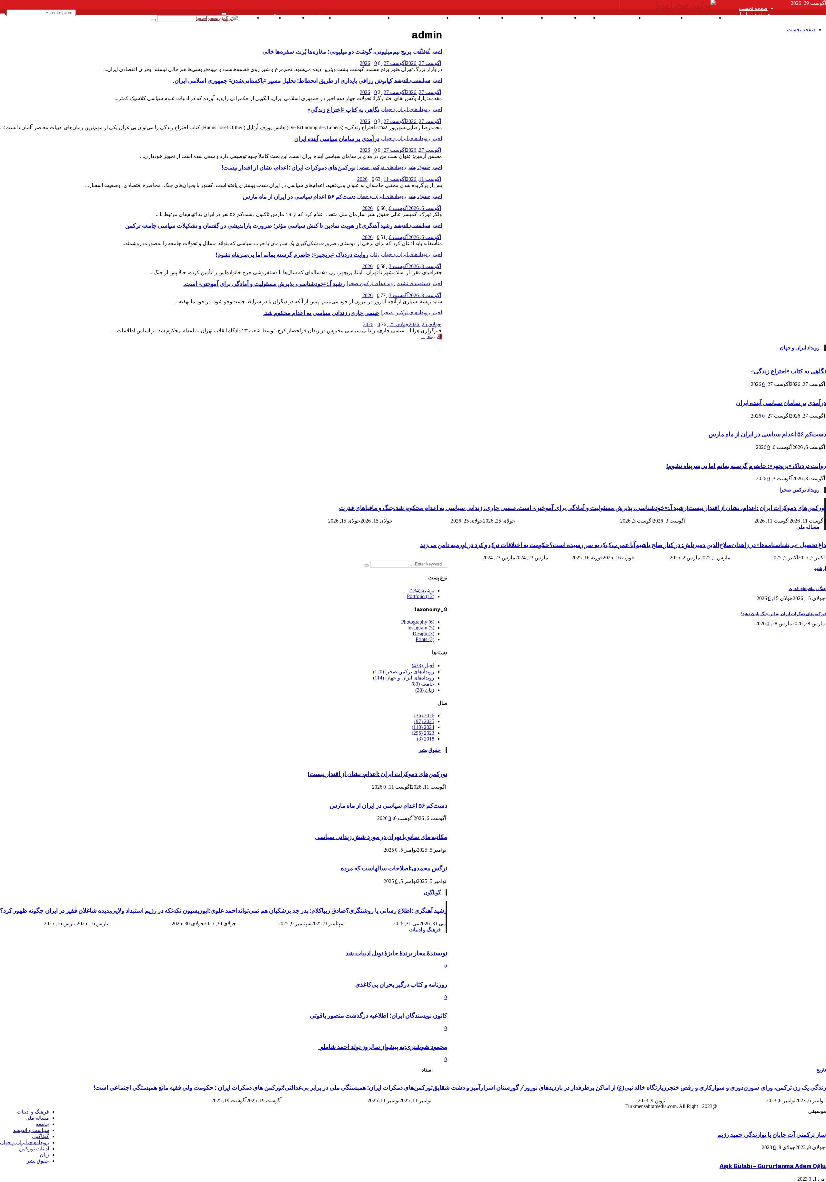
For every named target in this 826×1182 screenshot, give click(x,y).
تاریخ (821, 1070)
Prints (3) (425, 639)
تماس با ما (751, 14)
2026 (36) (424, 715)
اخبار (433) (423, 665)
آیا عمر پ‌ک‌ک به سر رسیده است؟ (592, 545)
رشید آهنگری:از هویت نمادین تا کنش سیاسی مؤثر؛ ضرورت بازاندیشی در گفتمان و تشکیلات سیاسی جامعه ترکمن (259, 225)
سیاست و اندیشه (412, 225)
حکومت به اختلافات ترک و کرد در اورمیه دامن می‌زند (484, 545)
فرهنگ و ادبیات (425, 930)
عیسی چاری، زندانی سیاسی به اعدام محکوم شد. (321, 312)
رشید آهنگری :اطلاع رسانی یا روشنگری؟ (396, 910)
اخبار (437, 138)
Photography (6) (417, 622)
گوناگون (432, 892)
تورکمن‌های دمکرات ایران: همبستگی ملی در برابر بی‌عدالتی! (358, 1087)
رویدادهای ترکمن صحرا (381, 167)
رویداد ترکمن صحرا (800, 490)
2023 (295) (423, 733)
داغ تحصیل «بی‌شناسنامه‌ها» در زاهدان (779, 545)
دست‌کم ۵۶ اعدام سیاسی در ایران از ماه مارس (299, 196)
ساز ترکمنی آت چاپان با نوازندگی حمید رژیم (771, 1134)
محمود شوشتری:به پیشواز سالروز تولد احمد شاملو (382, 1047)
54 (429, 336)
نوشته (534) (421, 590)
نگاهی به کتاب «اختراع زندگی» (788, 371)
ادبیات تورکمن (34, 1148)
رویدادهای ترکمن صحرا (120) (403, 671)
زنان (374, 254)
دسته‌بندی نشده (413, 283)
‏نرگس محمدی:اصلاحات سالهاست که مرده (394, 868)
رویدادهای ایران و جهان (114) (403, 677)
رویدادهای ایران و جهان (405, 138)
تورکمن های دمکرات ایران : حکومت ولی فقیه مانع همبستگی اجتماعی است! (188, 1087)
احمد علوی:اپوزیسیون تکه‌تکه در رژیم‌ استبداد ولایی (174, 910)
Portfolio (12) (420, 596)
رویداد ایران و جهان (800, 348)
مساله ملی (808, 527)
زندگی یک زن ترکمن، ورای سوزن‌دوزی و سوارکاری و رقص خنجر (746, 1087)
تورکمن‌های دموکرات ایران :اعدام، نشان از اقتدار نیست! (289, 167)
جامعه (42, 1124)
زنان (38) (424, 690)
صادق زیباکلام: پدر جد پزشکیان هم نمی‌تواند (291, 910)
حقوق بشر (419, 167)
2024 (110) (423, 727)
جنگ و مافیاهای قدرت (366, 508)
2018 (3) (425, 738)
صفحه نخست (753, 8)
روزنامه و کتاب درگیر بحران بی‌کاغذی (401, 984)
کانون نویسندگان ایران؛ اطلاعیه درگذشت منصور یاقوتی (378, 1015)
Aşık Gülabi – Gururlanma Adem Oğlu (773, 1166)
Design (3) (423, 633)
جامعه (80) (422, 684)
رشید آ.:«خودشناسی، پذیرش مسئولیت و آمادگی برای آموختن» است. (264, 283)
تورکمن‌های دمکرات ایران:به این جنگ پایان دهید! (783, 613)
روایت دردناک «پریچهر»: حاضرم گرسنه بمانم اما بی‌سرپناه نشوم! (292, 254)
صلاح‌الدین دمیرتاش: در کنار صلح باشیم (683, 545)
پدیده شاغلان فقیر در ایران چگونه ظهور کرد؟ (55, 910)
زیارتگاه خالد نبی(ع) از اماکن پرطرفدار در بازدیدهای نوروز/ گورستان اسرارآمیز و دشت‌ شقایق (549, 1087)
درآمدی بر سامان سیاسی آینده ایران (336, 138)
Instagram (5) (420, 627)
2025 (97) (424, 721)
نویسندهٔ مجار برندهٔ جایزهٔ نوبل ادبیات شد (396, 953)
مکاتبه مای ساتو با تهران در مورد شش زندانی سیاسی (381, 837)
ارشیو (820, 568)
